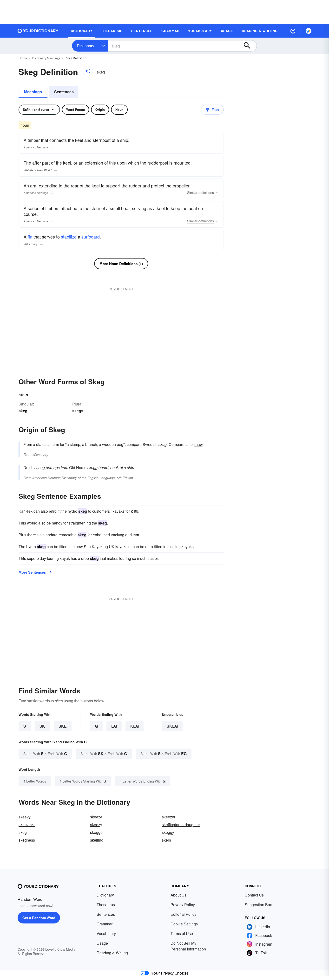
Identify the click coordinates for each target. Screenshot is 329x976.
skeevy (25, 817)
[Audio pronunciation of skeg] (88, 71)
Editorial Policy (183, 914)
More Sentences (32, 572)
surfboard (90, 236)
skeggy (168, 832)
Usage (102, 943)
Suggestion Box (258, 904)
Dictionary (85, 45)
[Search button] (249, 45)
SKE (63, 726)
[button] (293, 31)
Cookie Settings (184, 924)
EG (114, 726)
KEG (134, 726)
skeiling (96, 840)
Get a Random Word (38, 917)
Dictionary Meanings (46, 58)
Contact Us (254, 895)
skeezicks (27, 824)
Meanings (33, 91)
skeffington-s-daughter (181, 824)
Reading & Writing (112, 953)
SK (42, 726)
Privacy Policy (183, 904)
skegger (97, 832)
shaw (198, 444)
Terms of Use (182, 933)
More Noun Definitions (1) (121, 263)
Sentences (64, 91)
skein (166, 840)
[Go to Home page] (38, 31)
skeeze (96, 817)
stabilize (69, 236)
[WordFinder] (308, 31)
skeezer (168, 817)
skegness (27, 840)
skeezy (96, 824)
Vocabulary (106, 933)
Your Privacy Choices (170, 973)
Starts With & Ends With (45, 753)
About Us (178, 895)
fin (30, 236)
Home (23, 58)
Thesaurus (106, 904)
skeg (172, 726)
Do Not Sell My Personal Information (188, 946)
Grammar (104, 924)
